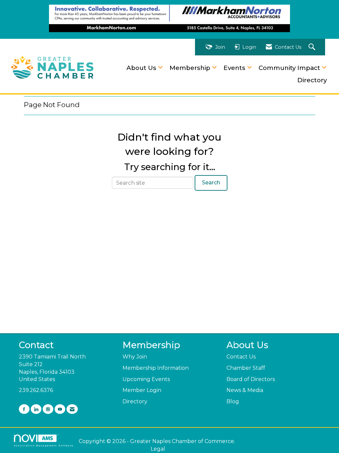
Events (235, 68)
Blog (232, 401)
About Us (142, 68)
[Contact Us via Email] (72, 409)
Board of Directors (250, 379)
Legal (158, 449)
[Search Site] (313, 47)
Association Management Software (43, 445)
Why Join (134, 357)
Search (211, 182)
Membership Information (155, 368)
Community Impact (290, 68)
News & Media (244, 390)
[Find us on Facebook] (24, 409)
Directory (312, 80)
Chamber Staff (245, 368)
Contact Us (241, 357)
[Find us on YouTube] (60, 409)
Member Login (141, 390)
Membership (191, 68)
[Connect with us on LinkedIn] (36, 409)
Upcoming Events (146, 379)
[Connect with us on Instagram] (48, 409)
